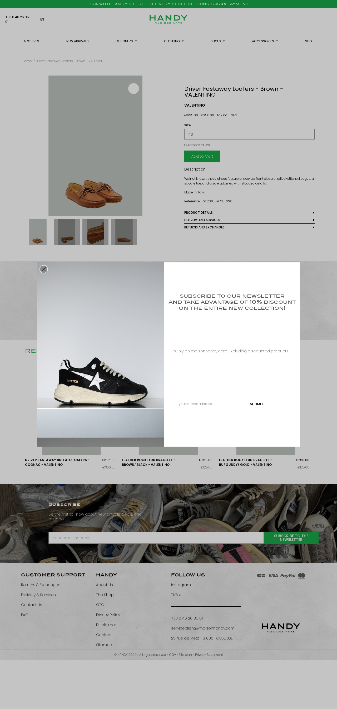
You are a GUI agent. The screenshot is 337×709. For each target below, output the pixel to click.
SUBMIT (257, 404)
